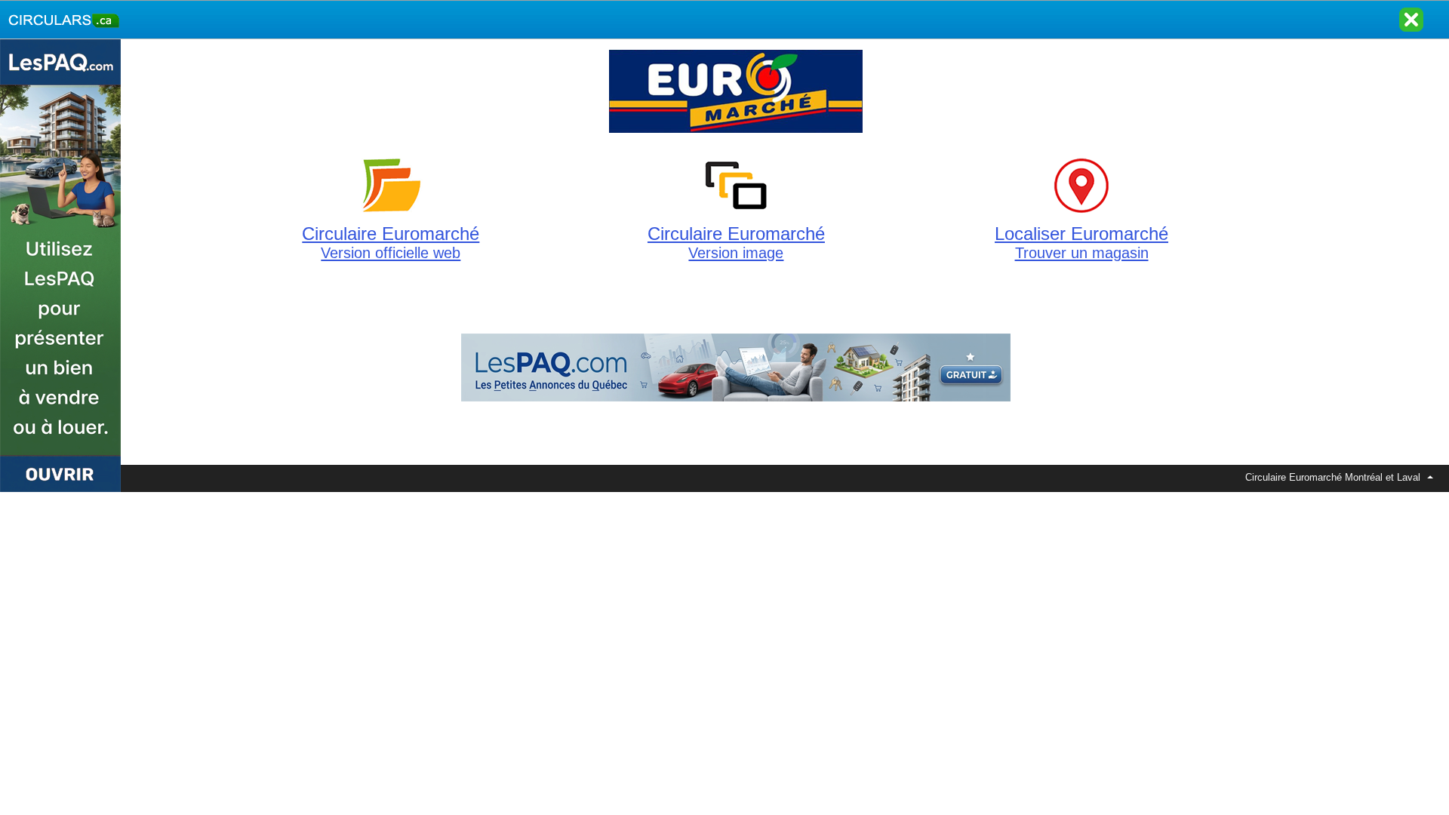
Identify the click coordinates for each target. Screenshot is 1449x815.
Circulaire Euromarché (390, 242)
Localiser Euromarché (1081, 242)
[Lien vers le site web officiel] (736, 132)
